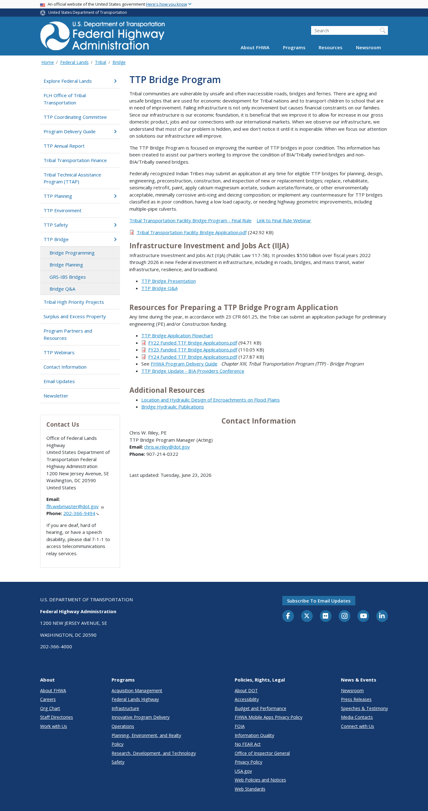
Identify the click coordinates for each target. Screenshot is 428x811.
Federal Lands (74, 62)
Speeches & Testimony (364, 708)
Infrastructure (125, 708)
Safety (118, 762)
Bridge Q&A (62, 289)
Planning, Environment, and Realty (146, 735)
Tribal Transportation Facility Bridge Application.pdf (192, 232)
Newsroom (368, 48)
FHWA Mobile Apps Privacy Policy (268, 717)
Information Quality (254, 735)
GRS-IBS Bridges (68, 277)
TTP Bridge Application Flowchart (177, 335)
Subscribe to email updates (319, 601)
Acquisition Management (137, 690)
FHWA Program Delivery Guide (184, 364)
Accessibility (247, 699)
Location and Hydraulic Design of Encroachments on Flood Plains (210, 400)
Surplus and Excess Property (75, 316)
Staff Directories (56, 717)
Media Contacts (357, 717)
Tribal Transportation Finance (75, 160)
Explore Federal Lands (68, 81)
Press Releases (356, 699)
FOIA (240, 726)
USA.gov (243, 771)
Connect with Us (357, 726)
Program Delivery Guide (70, 131)
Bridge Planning (66, 264)
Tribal (100, 62)
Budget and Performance (260, 708)
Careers (48, 699)
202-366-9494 (79, 513)
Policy (117, 744)
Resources (330, 48)
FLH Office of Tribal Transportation (65, 99)
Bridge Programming (72, 253)
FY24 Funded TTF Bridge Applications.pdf (192, 357)
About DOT (246, 690)
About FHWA (255, 48)
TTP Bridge (56, 239)
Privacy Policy (248, 762)
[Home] (102, 37)
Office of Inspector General (262, 753)
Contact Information (65, 367)
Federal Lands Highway (135, 699)
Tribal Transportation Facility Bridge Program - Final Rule (190, 220)
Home (47, 62)
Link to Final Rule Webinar (284, 220)
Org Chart (50, 708)
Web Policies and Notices (260, 780)
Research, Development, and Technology (154, 753)
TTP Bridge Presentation (168, 281)
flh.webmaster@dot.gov (72, 506)
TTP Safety (56, 225)
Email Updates (59, 381)
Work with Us (53, 726)
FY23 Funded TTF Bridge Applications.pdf (192, 349)
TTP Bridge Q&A (159, 288)
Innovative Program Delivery (141, 717)
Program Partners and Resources (68, 334)
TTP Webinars (59, 352)
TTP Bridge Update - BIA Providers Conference (192, 371)
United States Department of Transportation (87, 12)
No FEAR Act (248, 744)
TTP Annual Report (64, 146)
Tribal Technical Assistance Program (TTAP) (72, 178)
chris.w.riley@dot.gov (167, 447)
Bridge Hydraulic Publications (172, 406)
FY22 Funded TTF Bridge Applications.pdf (192, 343)
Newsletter (56, 395)
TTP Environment (62, 210)
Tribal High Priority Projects (74, 302)
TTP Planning (58, 196)
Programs (294, 48)
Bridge (119, 62)
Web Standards (250, 789)
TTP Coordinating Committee (75, 117)
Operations (123, 726)
